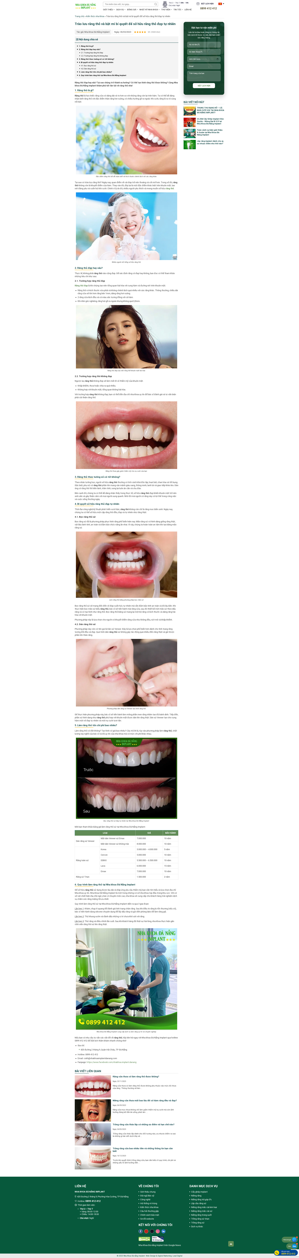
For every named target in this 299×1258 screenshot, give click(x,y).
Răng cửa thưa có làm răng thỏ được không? (136, 1076)
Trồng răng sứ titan (200, 1219)
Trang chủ (79, 16)
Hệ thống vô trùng (148, 1203)
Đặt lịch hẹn (207, 4)
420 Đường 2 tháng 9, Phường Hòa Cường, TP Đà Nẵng (102, 1196)
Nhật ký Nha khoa (148, 9)
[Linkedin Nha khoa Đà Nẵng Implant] (163, 1231)
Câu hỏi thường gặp (149, 1211)
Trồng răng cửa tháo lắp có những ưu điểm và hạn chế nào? (143, 1124)
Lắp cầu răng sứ (198, 1203)
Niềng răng (196, 1195)
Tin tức (177, 9)
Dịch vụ (120, 9)
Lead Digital (177, 1256)
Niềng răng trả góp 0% (201, 1199)
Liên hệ (188, 9)
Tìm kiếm (156, 4)
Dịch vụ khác (197, 1226)
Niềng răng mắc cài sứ (201, 1211)
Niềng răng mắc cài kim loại (204, 1207)
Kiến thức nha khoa (95, 16)
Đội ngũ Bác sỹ (147, 1195)
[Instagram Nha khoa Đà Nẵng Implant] (158, 1231)
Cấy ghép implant (199, 1192)
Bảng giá (131, 9)
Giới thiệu (108, 9)
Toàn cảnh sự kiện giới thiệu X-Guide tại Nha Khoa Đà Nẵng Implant (209, 132)
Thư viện (165, 9)
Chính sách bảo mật (149, 1215)
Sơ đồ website (147, 1219)
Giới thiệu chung (147, 1192)
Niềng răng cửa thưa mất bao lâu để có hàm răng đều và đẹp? (145, 1100)
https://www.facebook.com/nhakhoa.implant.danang (111, 1062)
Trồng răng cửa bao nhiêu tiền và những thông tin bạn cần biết (143, 1149)
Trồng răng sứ (197, 1222)
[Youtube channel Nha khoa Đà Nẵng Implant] (146, 1231)
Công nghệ (145, 1199)
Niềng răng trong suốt (201, 1215)
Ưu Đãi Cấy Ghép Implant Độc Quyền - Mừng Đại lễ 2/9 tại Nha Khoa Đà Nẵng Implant (210, 121)
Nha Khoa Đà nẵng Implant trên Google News (160, 1245)
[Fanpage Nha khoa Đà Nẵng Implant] (141, 1231)
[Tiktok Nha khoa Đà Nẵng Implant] (152, 1231)
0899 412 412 (208, 8)
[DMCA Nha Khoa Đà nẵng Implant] (144, 1237)
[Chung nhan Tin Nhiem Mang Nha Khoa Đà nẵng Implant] (158, 1237)
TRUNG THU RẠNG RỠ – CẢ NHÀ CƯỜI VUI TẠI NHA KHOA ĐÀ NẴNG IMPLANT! (210, 110)
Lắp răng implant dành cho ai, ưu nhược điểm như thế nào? (210, 142)
